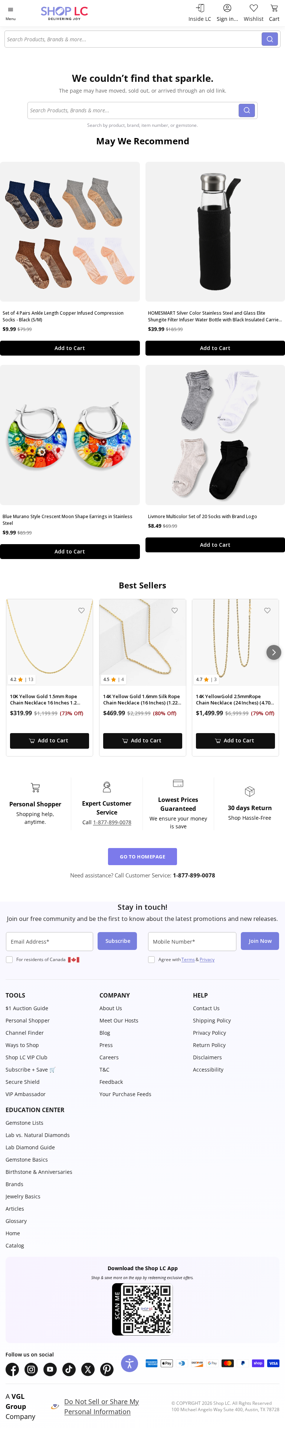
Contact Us (206, 1008)
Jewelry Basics (23, 1196)
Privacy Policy (209, 1032)
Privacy (207, 959)
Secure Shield (23, 1081)
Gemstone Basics (27, 1159)
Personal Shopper (28, 1020)
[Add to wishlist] (81, 610)
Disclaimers (207, 1057)
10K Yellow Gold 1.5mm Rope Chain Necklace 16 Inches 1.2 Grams (43, 699)
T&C (104, 1069)
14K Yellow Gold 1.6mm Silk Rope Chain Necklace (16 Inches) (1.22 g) (141, 699)
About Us (110, 1008)
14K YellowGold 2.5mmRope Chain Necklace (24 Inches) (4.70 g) (233, 699)
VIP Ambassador (26, 1094)
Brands (14, 1184)
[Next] (273, 652)
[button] (49, 995)
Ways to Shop (22, 1045)
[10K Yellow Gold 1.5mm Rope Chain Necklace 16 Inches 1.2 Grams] (49, 642)
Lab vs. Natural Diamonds (38, 1135)
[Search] (270, 39)
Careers (109, 1057)
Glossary (16, 1220)
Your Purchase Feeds (125, 1094)
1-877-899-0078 (112, 822)
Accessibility (208, 1069)
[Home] (72, 13)
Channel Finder (25, 1032)
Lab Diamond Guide (30, 1147)
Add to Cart (70, 347)
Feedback (111, 1081)
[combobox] (134, 39)
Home (13, 1233)
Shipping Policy (212, 1020)
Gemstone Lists (24, 1122)
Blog (104, 1032)
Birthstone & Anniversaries (39, 1171)
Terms (188, 959)
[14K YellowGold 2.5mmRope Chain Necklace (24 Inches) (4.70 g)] (235, 642)
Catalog (15, 1245)
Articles (15, 1208)
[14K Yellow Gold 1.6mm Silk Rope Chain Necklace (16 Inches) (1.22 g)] (142, 642)
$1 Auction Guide (27, 1008)
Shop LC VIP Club (27, 1057)
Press (106, 1045)
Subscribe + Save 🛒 (31, 1069)
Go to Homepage (142, 856)
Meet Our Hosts (118, 1020)
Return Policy (209, 1045)
